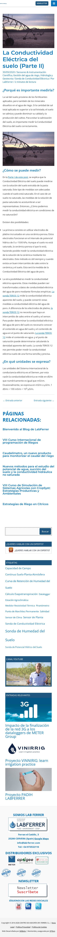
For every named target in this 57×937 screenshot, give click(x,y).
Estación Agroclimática (16, 600)
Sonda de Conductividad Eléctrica (32, 78)
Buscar (45, 531)
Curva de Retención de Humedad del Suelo (27, 584)
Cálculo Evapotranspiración (21, 594)
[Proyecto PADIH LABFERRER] (28, 779)
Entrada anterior (12, 400)
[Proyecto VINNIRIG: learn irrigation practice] (28, 748)
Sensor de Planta (33, 617)
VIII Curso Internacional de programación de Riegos (22, 441)
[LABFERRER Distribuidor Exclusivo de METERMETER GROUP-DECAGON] (11, 860)
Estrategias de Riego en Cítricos (25, 504)
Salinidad (44, 611)
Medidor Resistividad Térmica (20, 605)
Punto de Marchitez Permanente (22, 611)
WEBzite (22, 931)
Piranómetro (42, 605)
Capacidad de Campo (18, 568)
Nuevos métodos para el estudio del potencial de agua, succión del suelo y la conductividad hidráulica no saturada (28, 470)
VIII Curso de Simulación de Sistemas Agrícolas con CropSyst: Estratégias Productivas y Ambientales (26, 489)
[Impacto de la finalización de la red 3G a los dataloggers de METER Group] (28, 710)
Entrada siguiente (44, 400)
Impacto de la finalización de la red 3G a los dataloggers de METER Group (27, 731)
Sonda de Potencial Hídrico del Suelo (23, 647)
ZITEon (52, 931)
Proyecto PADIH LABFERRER (19, 796)
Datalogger (44, 594)
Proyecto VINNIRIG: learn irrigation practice (26, 762)
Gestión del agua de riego (26, 75)
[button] (42, 3)
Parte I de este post (18, 177)
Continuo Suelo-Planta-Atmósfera (25, 574)
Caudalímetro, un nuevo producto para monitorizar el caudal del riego (28, 454)
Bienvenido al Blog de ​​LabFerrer (26, 429)
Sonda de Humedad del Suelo (25, 635)
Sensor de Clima (13, 617)
